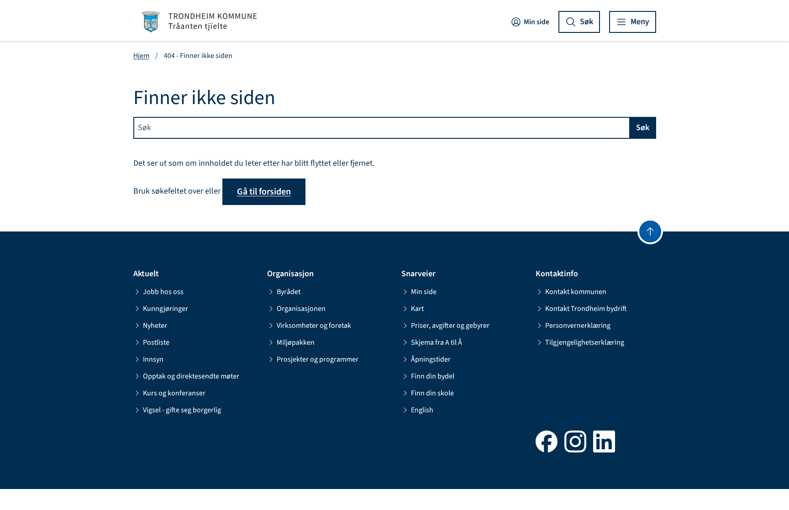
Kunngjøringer (165, 309)
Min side (536, 22)
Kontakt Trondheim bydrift (586, 309)
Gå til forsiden (264, 191)
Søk (642, 127)
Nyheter (155, 326)
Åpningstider (431, 359)
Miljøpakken (296, 342)
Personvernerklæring (577, 326)
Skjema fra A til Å (436, 342)
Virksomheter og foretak (314, 326)
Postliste (156, 342)
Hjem (141, 56)
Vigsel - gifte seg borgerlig (182, 410)
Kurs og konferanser (174, 393)
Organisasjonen (301, 309)
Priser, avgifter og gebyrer (450, 326)
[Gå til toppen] (650, 231)
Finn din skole (432, 393)
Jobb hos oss (163, 292)
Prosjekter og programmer (317, 359)
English (422, 410)
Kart (417, 309)
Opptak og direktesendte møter (191, 376)
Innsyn (153, 359)
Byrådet (288, 292)
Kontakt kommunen (575, 292)
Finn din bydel (432, 376)
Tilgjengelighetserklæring (584, 342)
